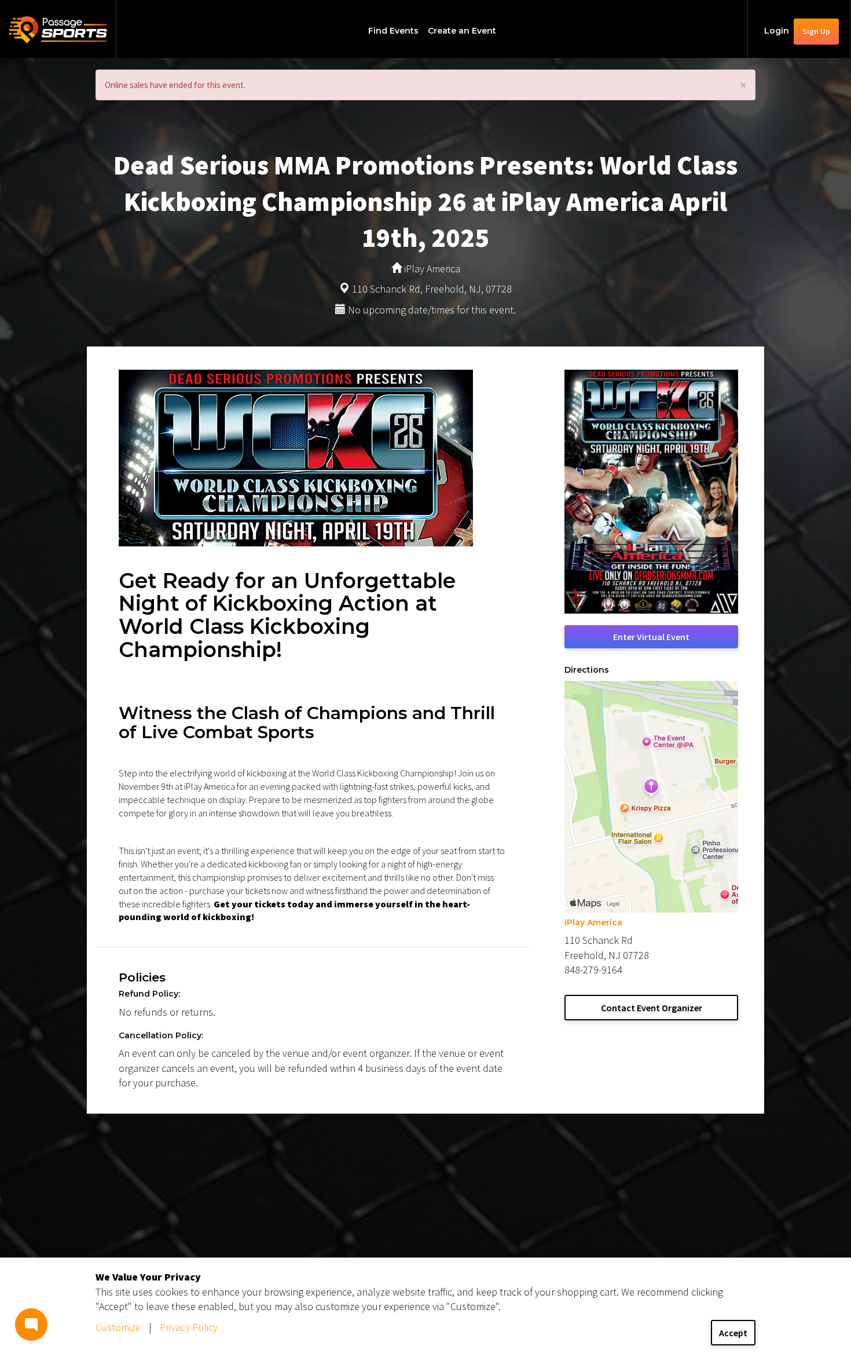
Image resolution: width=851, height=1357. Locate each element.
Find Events (393, 30)
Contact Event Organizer (651, 1007)
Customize (118, 1327)
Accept (733, 1332)
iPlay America (593, 922)
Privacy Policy (189, 1327)
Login (776, 30)
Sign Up (816, 31)
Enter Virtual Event (651, 637)
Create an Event (462, 30)
